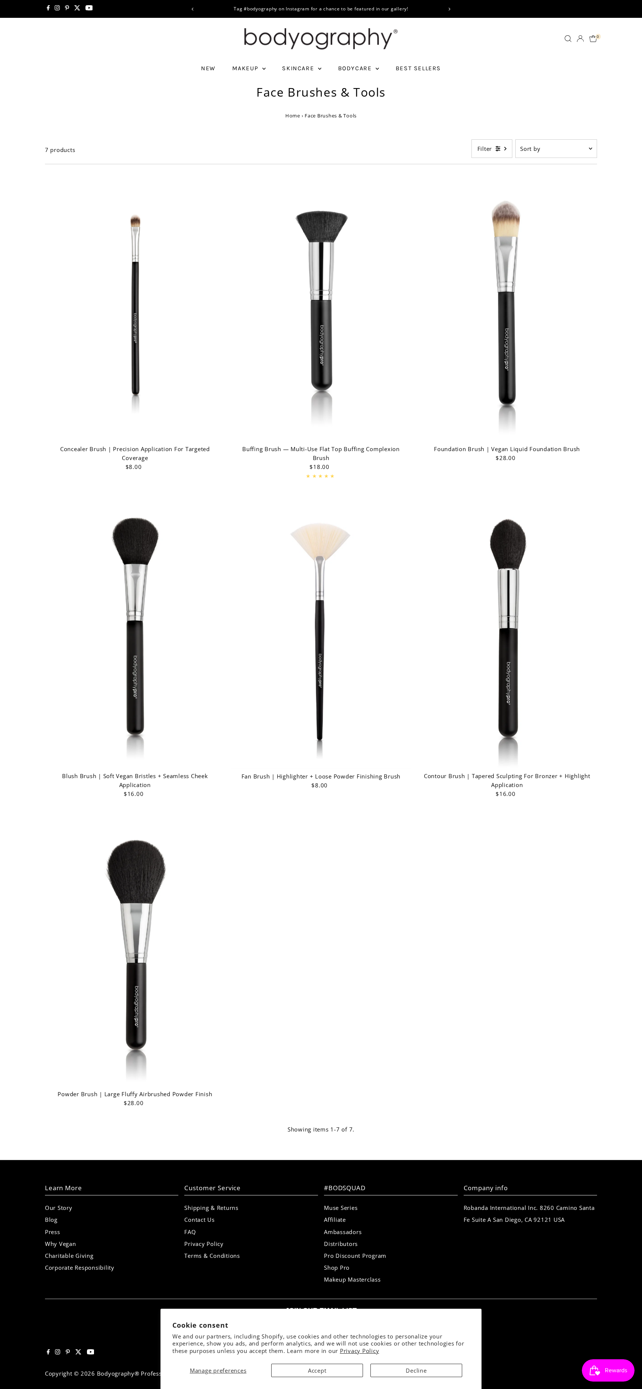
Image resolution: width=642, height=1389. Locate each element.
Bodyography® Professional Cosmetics (151, 1373)
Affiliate (335, 1219)
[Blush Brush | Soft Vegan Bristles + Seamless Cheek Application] (135, 633)
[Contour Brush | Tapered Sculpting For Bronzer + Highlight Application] (507, 633)
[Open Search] (568, 38)
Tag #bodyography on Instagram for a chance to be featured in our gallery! (321, 9)
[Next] (449, 9)
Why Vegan (60, 1243)
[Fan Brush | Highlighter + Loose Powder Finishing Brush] (321, 633)
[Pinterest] (67, 9)
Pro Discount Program (355, 1255)
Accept (317, 1370)
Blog (51, 1219)
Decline (416, 1370)
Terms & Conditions (212, 1255)
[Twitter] (77, 9)
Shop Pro (337, 1267)
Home (293, 115)
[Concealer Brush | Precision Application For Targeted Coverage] (135, 306)
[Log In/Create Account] (580, 38)
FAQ (190, 1232)
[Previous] (192, 9)
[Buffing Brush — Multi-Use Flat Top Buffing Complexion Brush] (321, 306)
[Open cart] (593, 38)
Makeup (246, 68)
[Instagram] (57, 9)
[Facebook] (48, 9)
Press (52, 1232)
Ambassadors (342, 1232)
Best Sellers (418, 68)
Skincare (299, 68)
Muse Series (340, 1207)
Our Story (58, 1207)
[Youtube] (89, 9)
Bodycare (356, 68)
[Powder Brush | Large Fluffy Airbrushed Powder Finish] (135, 952)
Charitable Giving (69, 1255)
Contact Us (199, 1219)
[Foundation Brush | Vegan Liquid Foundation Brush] (507, 306)
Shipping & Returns (211, 1207)
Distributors (341, 1243)
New (208, 68)
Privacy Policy (359, 1350)
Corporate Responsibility (79, 1267)
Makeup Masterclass (352, 1279)
